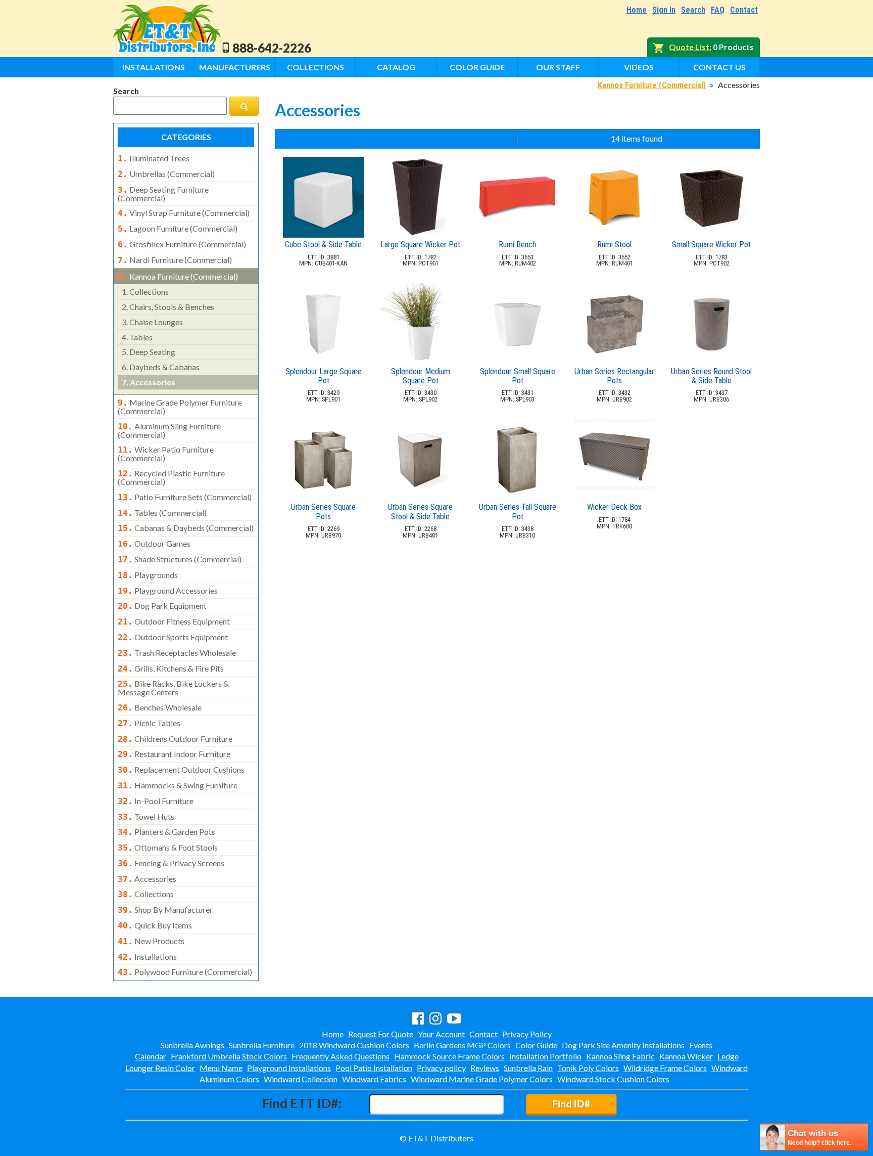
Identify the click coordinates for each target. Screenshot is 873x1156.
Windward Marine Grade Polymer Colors (482, 1079)
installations (147, 957)
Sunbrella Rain (528, 1068)
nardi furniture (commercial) (175, 260)
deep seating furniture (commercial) (163, 194)
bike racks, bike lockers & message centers (173, 688)
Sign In (663, 10)
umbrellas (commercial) (166, 174)
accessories (148, 382)
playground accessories (168, 591)
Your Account (441, 1034)
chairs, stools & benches (168, 307)
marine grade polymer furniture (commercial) (180, 406)
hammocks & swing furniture (177, 785)
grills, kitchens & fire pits (171, 668)
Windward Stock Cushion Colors (613, 1079)
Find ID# (571, 1103)
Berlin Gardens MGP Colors (462, 1045)
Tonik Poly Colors (588, 1068)
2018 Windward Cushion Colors (354, 1045)
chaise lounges (152, 322)
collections (145, 291)
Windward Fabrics (374, 1079)
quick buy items (155, 925)
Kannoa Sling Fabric (620, 1056)
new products (151, 941)
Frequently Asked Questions (341, 1056)
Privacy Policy (527, 1034)
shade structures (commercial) (179, 559)
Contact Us (719, 67)
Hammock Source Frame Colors (449, 1056)
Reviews (484, 1068)
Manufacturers (234, 67)
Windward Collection (300, 1079)
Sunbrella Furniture (262, 1045)
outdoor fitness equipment (174, 621)
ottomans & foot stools (168, 847)
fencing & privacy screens (171, 863)
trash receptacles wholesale (177, 653)
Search (693, 10)
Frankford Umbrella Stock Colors (229, 1056)
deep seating (148, 352)
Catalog (396, 67)
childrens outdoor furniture (175, 739)
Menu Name (221, 1068)
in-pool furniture (155, 801)
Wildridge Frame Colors (665, 1068)
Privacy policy (441, 1068)
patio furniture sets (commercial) (185, 497)
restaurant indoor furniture (174, 754)
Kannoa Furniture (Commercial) (652, 85)
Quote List (689, 47)
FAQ (717, 10)
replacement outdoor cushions (181, 770)
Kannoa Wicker (686, 1056)
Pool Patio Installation (373, 1068)
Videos (639, 67)
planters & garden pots (166, 832)
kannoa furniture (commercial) (178, 277)
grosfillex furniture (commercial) (182, 244)
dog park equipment (162, 606)
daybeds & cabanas (161, 367)
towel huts (146, 817)
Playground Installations (289, 1068)
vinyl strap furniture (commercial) (184, 213)
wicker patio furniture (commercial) (166, 453)
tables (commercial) (162, 513)
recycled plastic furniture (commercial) (171, 477)
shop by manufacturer (165, 910)
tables (137, 337)
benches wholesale (160, 707)
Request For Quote (380, 1034)
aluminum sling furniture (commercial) (169, 430)
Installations (153, 67)
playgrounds (148, 575)
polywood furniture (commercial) (185, 972)
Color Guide (477, 67)
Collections (315, 67)
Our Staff (558, 67)
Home (636, 10)
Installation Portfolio (545, 1056)
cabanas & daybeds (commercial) (186, 528)
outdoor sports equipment (173, 637)
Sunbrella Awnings (192, 1045)
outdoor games (154, 544)
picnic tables (149, 723)
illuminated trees (153, 158)
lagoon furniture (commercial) (177, 229)
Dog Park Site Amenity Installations (623, 1045)
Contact (744, 10)
